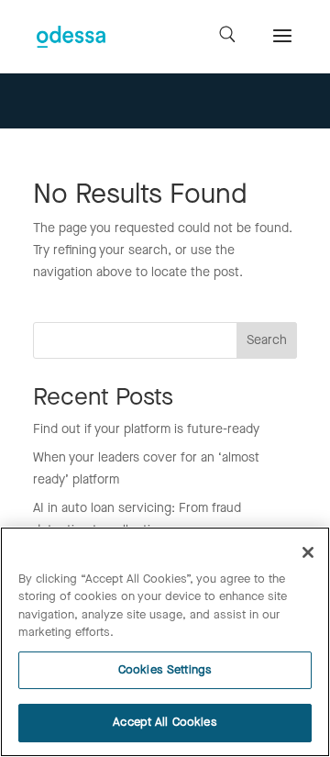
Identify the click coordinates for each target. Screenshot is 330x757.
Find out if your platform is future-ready (146, 429)
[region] (165, 642)
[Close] (308, 552)
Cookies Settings (165, 670)
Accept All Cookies (164, 723)
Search (267, 340)
